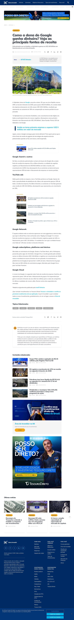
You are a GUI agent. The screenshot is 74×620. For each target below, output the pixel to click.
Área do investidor (66, 546)
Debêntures (50, 579)
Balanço (23, 308)
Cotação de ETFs (38, 594)
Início (5, 25)
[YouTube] (23, 548)
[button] (21, 2)
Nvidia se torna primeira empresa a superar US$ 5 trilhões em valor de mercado (37, 128)
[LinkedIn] (19, 548)
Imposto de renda (39, 553)
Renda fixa (50, 571)
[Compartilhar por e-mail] (60, 52)
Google (27, 102)
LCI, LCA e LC (51, 581)
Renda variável (48, 308)
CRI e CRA (50, 576)
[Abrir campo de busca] (68, 2)
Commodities (37, 581)
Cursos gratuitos (65, 544)
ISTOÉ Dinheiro (24, 59)
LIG (48, 584)
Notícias (11, 25)
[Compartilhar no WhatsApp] (48, 52)
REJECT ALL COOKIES (55, 614)
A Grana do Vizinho (64, 555)
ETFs (35, 591)
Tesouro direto (51, 586)
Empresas (16, 30)
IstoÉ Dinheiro (40, 287)
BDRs (35, 576)
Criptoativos (37, 584)
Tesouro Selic (37, 607)
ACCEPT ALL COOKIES (55, 617)
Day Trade (37, 586)
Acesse (20, 430)
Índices (36, 604)
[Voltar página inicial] (10, 2)
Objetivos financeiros (50, 546)
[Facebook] (10, 548)
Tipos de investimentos (51, 557)
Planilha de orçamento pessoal (64, 550)
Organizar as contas (50, 553)
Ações (15, 308)
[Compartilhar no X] (45, 52)
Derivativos (37, 589)
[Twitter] (14, 548)
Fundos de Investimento (37, 601)
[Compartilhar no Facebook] (51, 52)
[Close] (71, 614)
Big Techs (31, 308)
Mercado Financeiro (37, 547)
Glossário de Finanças (64, 559)
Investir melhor (51, 549)
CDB (48, 574)
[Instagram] (6, 548)
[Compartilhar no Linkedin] (54, 52)
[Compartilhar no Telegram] (57, 52)
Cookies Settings (55, 611)
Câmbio (36, 579)
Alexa (62, 563)
